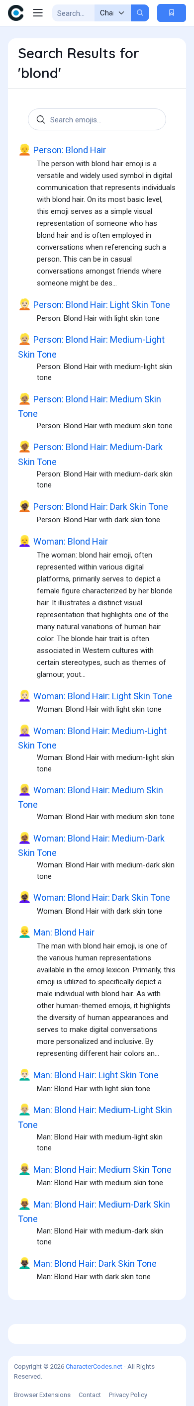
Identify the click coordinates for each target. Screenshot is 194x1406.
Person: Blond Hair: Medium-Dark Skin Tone (90, 454)
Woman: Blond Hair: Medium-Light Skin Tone (92, 737)
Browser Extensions (42, 1395)
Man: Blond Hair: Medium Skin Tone (95, 1169)
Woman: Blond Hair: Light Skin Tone (95, 696)
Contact (90, 1395)
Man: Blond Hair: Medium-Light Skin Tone (95, 1116)
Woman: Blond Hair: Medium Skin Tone (90, 797)
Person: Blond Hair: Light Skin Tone (94, 304)
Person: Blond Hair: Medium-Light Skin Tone (91, 346)
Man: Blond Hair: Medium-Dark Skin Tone (94, 1211)
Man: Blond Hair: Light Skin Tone (88, 1075)
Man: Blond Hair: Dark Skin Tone (87, 1263)
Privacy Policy (128, 1395)
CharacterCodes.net (94, 1366)
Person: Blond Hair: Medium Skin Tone (89, 406)
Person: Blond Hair (62, 150)
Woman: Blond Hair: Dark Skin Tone (94, 897)
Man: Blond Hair (56, 932)
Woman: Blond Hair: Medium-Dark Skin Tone (91, 845)
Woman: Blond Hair (63, 541)
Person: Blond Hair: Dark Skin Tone (93, 506)
